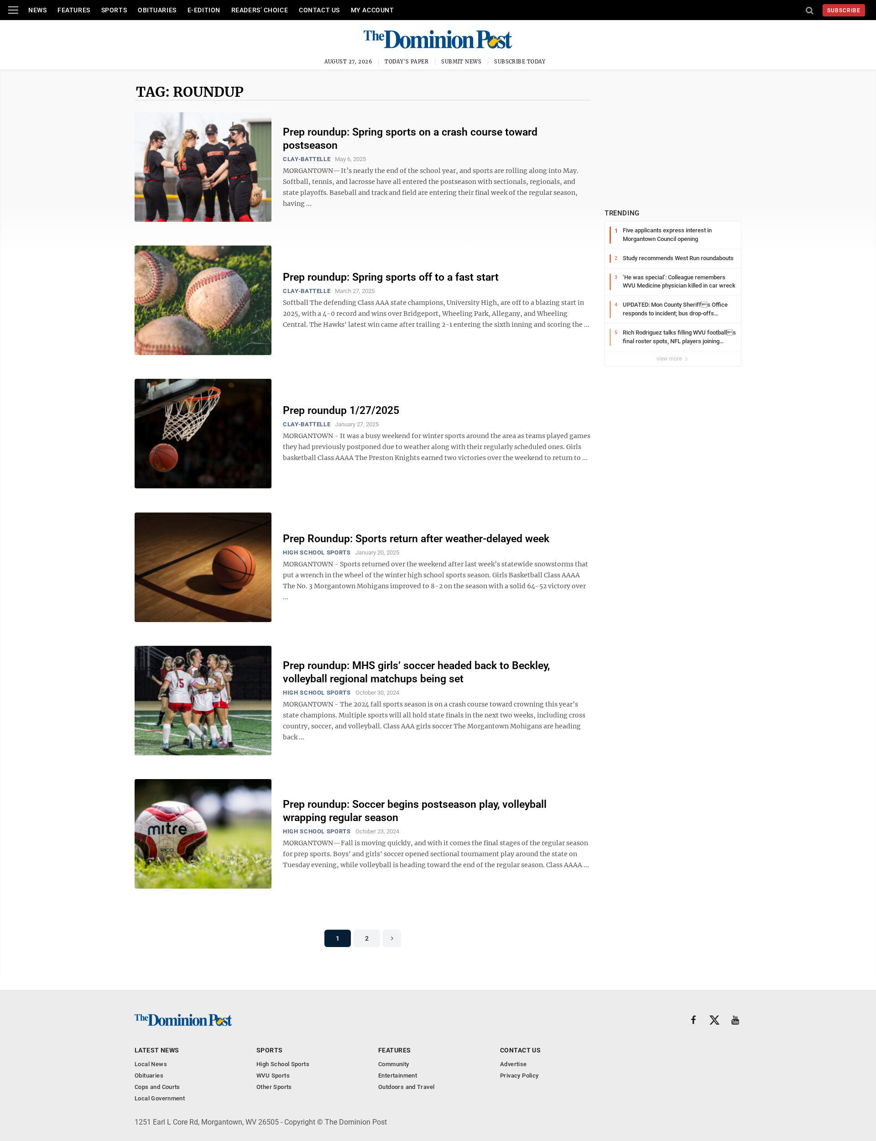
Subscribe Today (520, 61)
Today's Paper (406, 61)
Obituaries (157, 10)
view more (670, 359)
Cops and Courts (157, 1086)
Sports (114, 10)
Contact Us (319, 10)
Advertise (513, 1064)
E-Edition (204, 10)
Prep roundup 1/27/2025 (341, 410)
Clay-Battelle (306, 159)
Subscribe (843, 10)
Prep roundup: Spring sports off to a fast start (391, 277)
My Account (372, 10)
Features (73, 10)
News (37, 10)
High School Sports (317, 552)
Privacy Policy (519, 1075)
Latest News (157, 1050)
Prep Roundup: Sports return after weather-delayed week (416, 539)
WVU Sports (273, 1075)
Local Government (160, 1098)
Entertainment (397, 1075)
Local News (151, 1064)
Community (393, 1064)
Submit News (461, 61)
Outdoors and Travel (406, 1086)
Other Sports (274, 1086)
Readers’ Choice (259, 10)
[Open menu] (13, 10)
